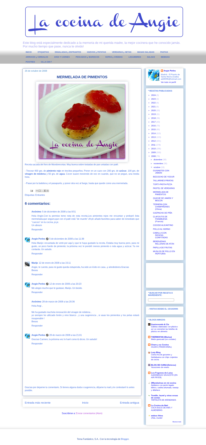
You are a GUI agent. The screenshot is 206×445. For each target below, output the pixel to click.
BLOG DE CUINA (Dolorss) (163, 365)
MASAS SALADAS (145, 52)
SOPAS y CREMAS (113, 57)
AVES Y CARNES (62, 57)
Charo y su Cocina (160, 345)
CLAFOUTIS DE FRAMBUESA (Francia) (160, 219)
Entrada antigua (129, 402)
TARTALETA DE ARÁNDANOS (163, 400)
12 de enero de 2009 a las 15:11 (55, 263)
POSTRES (30, 62)
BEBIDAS (165, 57)
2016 (153, 126)
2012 (153, 141)
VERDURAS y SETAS (121, 52)
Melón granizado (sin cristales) (163, 339)
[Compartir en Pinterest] (47, 190)
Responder (37, 229)
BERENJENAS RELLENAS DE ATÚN (163, 242)
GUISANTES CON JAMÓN (161, 171)
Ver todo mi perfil (168, 82)
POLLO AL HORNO (161, 229)
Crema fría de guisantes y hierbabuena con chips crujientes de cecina (164, 357)
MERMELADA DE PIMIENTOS (160, 193)
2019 (153, 114)
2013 (153, 137)
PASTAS (164, 52)
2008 (153, 156)
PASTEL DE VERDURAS (164, 188)
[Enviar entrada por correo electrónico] (31, 190)
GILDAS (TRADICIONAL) (161, 347)
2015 (153, 129)
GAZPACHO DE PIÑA (162, 213)
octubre (157, 167)
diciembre (158, 159)
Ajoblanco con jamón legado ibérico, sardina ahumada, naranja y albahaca (164, 387)
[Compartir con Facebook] (45, 190)
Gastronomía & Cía (160, 324)
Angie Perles (38, 239)
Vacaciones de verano (160, 367)
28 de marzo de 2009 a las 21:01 (65, 335)
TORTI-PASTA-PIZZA (162, 184)
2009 (153, 152)
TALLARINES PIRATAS (163, 180)
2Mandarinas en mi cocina (163, 383)
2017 (153, 122)
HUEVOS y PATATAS (96, 52)
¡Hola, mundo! (156, 418)
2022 (153, 103)
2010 (153, 148)
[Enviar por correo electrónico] (37, 190)
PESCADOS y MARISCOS (87, 57)
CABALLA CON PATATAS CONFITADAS (160, 235)
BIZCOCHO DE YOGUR (163, 177)
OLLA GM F (46, 62)
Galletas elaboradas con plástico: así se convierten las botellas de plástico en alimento (164, 329)
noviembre (159, 163)
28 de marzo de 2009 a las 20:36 (58, 301)
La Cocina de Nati (159, 405)
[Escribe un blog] (39, 190)
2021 (153, 107)
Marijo (35, 263)
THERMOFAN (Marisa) (161, 337)
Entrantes (40, 195)
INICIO (29, 52)
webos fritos (157, 415)
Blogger (125, 439)
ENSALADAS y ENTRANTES (68, 52)
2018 (153, 118)
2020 (153, 110)
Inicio (85, 402)
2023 (153, 99)
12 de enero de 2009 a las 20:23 (65, 284)
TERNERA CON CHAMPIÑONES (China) (161, 206)
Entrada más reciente (38, 402)
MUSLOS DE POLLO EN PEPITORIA (164, 252)
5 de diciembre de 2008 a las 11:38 (66, 239)
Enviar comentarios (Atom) (89, 413)
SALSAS (151, 57)
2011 (153, 145)
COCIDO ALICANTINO (163, 225)
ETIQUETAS (43, 52)
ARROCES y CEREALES (37, 57)
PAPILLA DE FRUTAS (162, 247)
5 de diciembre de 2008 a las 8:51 (59, 211)
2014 (153, 133)
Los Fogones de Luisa (162, 373)
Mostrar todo (177, 422)
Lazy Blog (156, 352)
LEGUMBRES (135, 57)
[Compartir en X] (42, 190)
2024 (153, 95)
